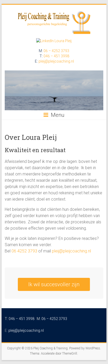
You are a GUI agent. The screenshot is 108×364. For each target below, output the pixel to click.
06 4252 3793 (24, 251)
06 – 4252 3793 (56, 51)
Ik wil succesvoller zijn (53, 284)
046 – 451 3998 (56, 56)
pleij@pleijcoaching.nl (56, 61)
